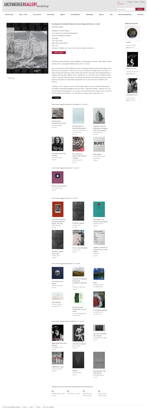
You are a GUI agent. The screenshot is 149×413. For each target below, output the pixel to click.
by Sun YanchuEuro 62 (80, 250)
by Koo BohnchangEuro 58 (100, 130)
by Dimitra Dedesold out (77, 373)
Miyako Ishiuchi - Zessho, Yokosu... (102, 394)
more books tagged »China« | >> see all (64, 198)
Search (140, 9)
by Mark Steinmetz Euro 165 (58, 369)
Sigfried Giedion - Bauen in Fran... (58, 394)
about (130, 2)
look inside (11, 78)
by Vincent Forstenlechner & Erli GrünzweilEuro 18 (79, 130)
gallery (143, 2)
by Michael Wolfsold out (58, 223)
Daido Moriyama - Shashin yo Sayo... (87, 394)
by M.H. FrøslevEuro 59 (79, 346)
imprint (25, 407)
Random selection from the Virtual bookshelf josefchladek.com (72, 387)
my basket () (120, 3)
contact (136, 2)
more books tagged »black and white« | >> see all (68, 321)
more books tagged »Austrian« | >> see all (65, 168)
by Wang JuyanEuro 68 (78, 225)
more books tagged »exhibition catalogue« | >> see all (69, 104)
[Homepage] (26, 6)
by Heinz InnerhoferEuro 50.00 (57, 304)
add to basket (58, 52)
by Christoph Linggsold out (59, 188)
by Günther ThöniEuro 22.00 (100, 312)
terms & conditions (49, 407)
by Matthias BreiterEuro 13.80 (98, 285)
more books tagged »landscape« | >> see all (66, 263)
